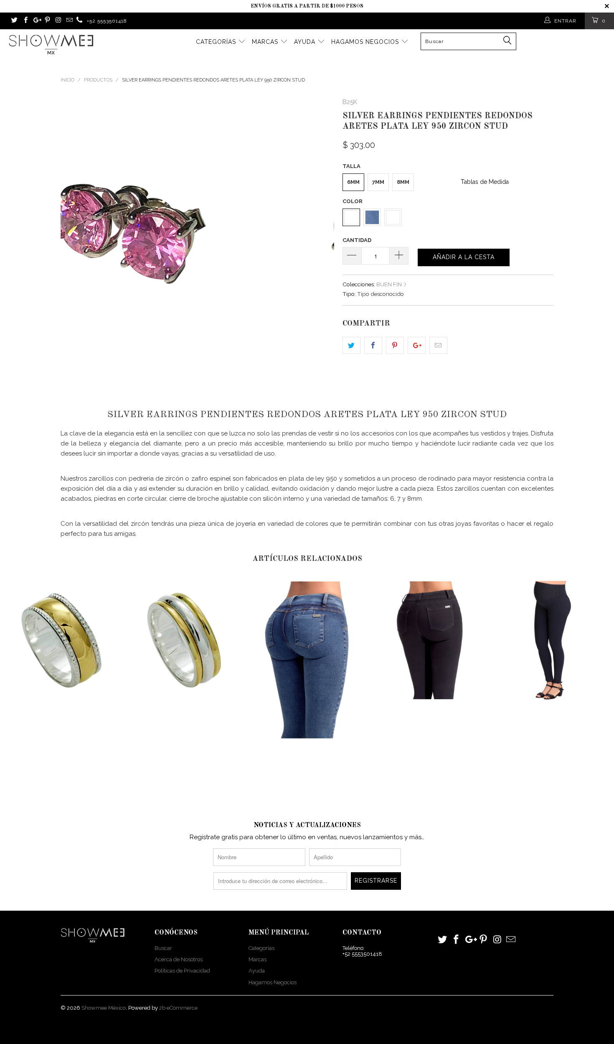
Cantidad (357, 240)
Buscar (163, 948)
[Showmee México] (79, 21)
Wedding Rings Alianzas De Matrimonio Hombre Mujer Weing (184, 640)
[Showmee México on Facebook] (24, 21)
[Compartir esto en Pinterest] (395, 345)
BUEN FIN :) (391, 284)
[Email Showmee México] (68, 21)
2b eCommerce (178, 1008)
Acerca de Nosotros (179, 959)
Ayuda (305, 41)
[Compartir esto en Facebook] (373, 345)
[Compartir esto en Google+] (417, 345)
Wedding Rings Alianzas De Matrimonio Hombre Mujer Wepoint (61, 640)
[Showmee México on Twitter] (14, 21)
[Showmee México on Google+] (36, 21)
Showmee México (103, 1008)
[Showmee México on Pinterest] (47, 21)
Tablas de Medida (485, 181)
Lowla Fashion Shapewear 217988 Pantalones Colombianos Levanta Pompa (307, 660)
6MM (353, 182)
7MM (378, 182)
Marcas (266, 41)
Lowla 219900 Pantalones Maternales (552, 640)
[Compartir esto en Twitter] (351, 345)
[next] (319, 234)
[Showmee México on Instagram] (57, 21)
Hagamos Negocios (366, 41)
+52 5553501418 (107, 21)
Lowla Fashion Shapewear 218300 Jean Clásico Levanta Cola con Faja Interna (429, 640)
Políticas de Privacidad (182, 971)
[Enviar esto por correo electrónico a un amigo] (438, 345)
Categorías (217, 41)
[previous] (75, 234)
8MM (403, 182)
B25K (350, 102)
